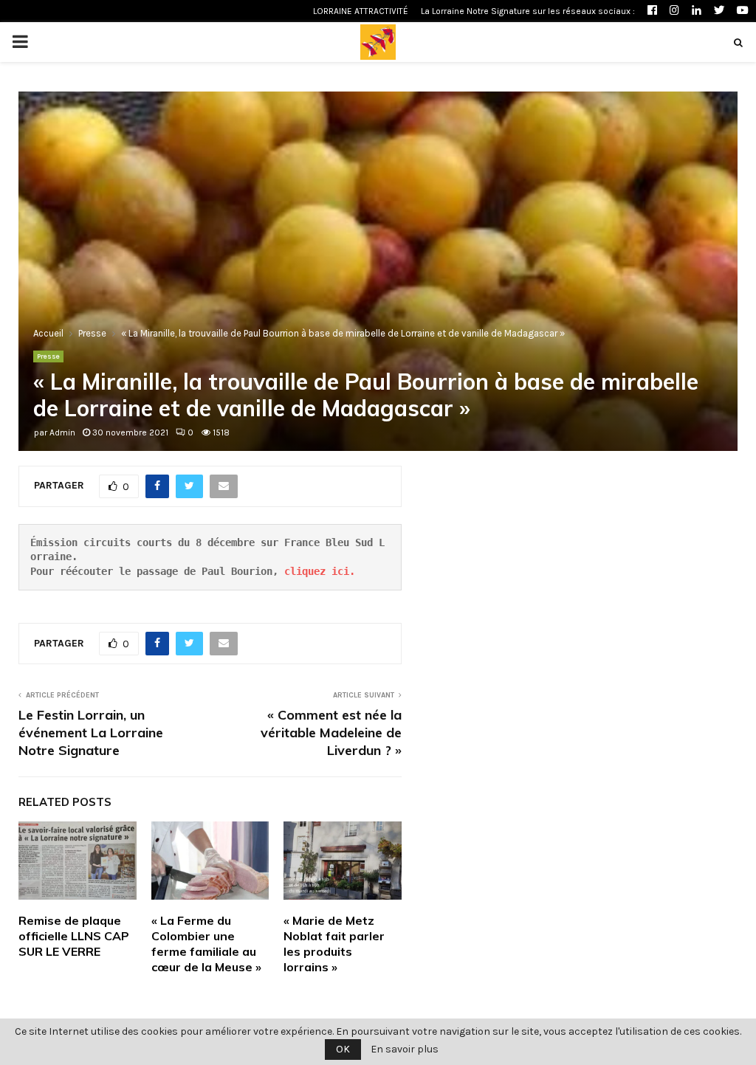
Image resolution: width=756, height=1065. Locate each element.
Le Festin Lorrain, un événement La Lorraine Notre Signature (90, 732)
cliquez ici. (319, 571)
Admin (62, 432)
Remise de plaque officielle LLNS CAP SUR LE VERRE (73, 936)
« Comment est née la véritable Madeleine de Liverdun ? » (331, 732)
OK (343, 1049)
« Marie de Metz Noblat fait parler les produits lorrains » (334, 943)
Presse (48, 356)
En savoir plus (405, 1049)
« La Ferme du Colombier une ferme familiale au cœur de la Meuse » (206, 943)
